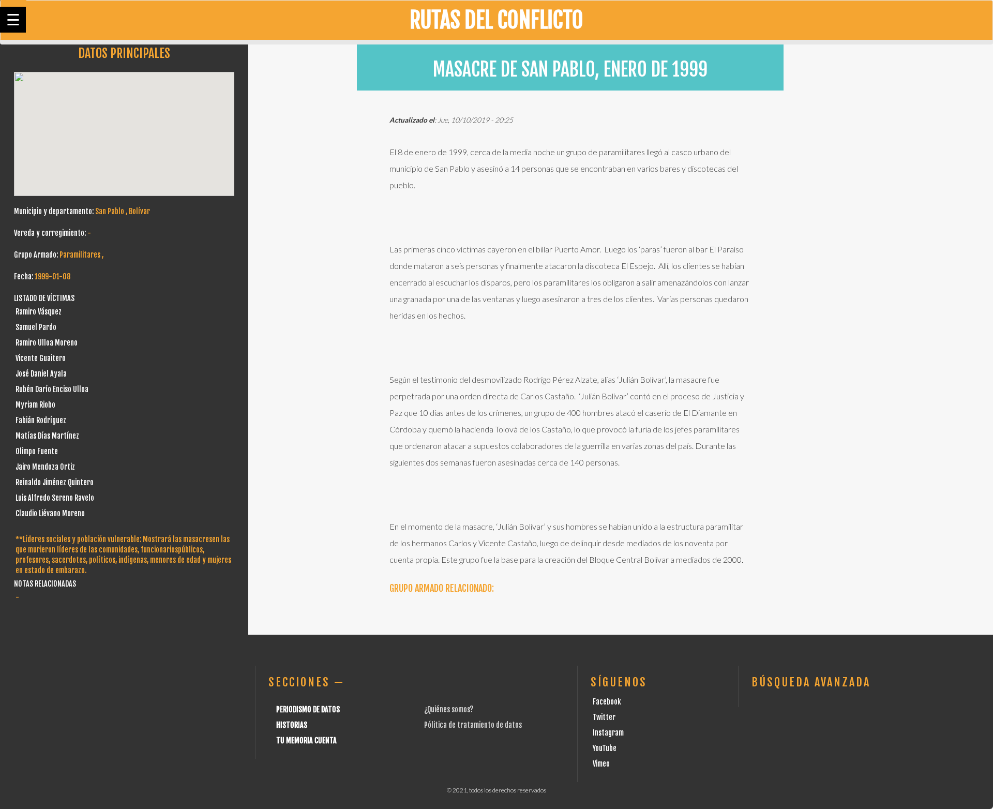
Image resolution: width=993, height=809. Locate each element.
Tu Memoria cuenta (306, 740)
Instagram (608, 732)
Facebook (607, 701)
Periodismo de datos (308, 709)
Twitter (604, 717)
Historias (291, 725)
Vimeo (601, 763)
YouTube (604, 748)
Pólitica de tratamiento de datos (473, 725)
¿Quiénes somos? (448, 709)
